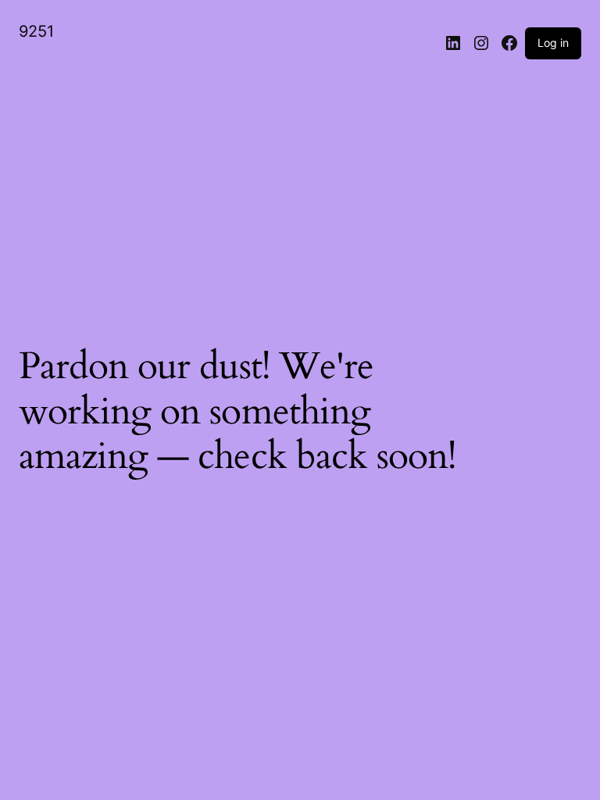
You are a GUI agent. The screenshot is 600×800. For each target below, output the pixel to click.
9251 (36, 31)
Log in (553, 42)
